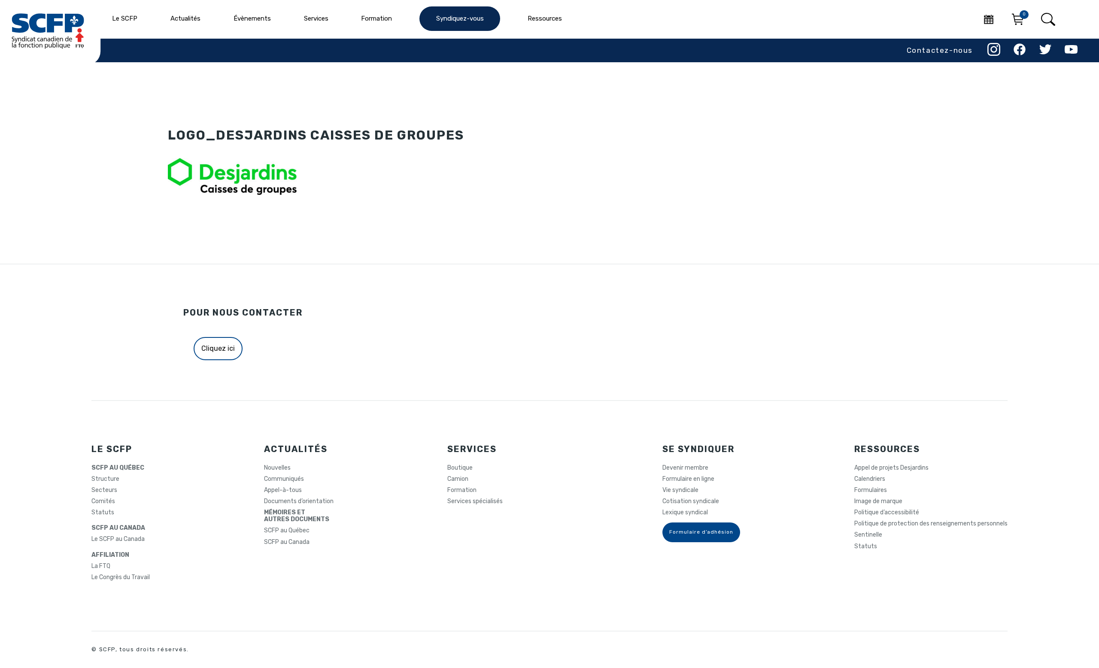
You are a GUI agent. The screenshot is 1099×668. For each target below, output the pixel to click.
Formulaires (870, 490)
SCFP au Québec (287, 530)
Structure (105, 479)
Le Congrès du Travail (120, 577)
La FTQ (100, 566)
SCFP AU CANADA (118, 528)
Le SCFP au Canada (118, 539)
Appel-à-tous (283, 490)
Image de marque (878, 501)
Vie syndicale (680, 490)
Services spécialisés (475, 501)
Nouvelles (277, 468)
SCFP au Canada (287, 542)
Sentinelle (868, 534)
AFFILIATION (110, 555)
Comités (103, 501)
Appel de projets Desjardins (891, 468)
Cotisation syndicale (690, 501)
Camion (457, 479)
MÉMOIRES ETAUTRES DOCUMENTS (296, 516)
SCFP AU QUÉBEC (117, 468)
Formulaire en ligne (688, 479)
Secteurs (104, 490)
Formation (462, 490)
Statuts (102, 512)
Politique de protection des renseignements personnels (931, 523)
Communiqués (284, 479)
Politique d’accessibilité (886, 512)
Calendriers (869, 479)
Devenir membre (685, 468)
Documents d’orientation (299, 501)
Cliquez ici (218, 348)
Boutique (460, 468)
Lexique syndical (685, 512)
